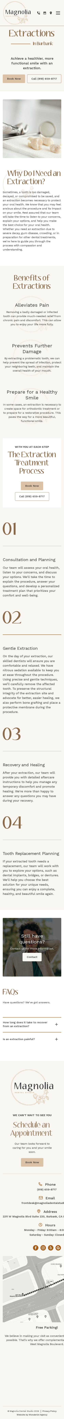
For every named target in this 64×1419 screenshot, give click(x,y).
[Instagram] (43, 1248)
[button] (57, 13)
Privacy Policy (49, 1411)
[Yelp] (50, 1248)
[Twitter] (58, 1248)
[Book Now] (44, 13)
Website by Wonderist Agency (32, 1415)
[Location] (51, 13)
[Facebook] (35, 1248)
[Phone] (38, 13)
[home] (17, 13)
